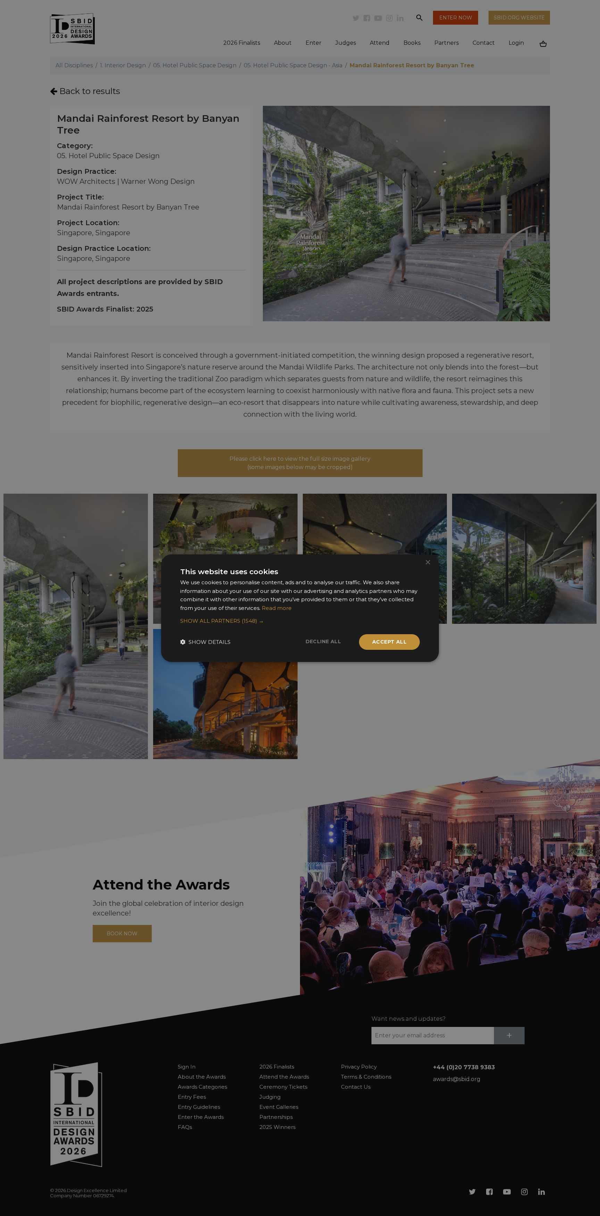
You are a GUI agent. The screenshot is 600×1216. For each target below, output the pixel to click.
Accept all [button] (389, 642)
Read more (277, 608)
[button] (300, 621)
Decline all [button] (323, 641)
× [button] (427, 562)
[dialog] (300, 608)
